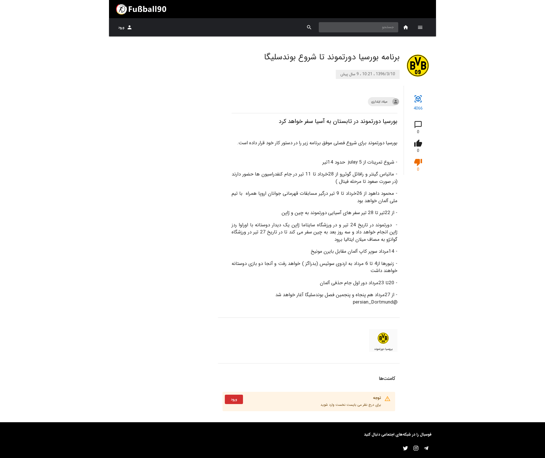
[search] (309, 27)
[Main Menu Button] (420, 27)
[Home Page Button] (406, 27)
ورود (121, 27)
